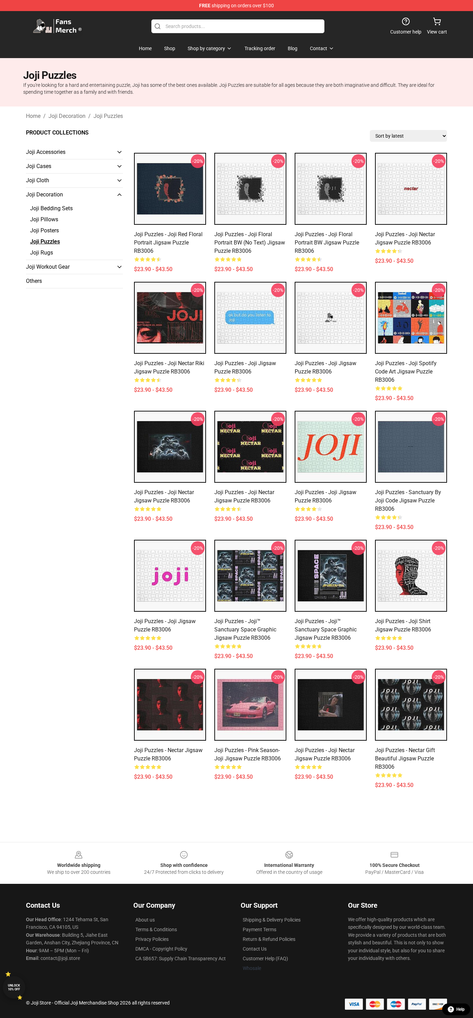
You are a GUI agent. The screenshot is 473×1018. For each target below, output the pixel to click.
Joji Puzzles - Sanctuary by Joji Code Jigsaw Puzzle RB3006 (408, 500)
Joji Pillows (44, 219)
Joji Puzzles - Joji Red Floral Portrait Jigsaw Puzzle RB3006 (168, 242)
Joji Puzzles (108, 116)
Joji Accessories (45, 152)
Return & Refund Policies (269, 939)
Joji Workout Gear (48, 266)
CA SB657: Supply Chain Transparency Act (180, 958)
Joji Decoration (67, 116)
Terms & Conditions (156, 929)
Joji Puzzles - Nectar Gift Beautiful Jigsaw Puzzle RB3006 (405, 758)
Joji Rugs (41, 252)
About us (145, 920)
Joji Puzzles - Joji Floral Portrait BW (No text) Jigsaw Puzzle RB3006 (249, 242)
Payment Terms (259, 929)
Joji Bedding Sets (51, 208)
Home (33, 116)
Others (34, 281)
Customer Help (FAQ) (265, 958)
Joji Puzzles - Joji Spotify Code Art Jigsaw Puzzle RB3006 (406, 371)
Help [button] (460, 1009)
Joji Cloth (37, 180)
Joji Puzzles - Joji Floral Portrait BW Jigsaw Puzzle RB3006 (327, 242)
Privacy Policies (152, 939)
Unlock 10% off (14, 987)
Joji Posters (44, 230)
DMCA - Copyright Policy (161, 949)
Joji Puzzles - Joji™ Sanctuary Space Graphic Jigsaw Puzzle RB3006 (245, 629)
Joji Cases (38, 166)
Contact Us (255, 949)
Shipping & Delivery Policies (272, 920)
